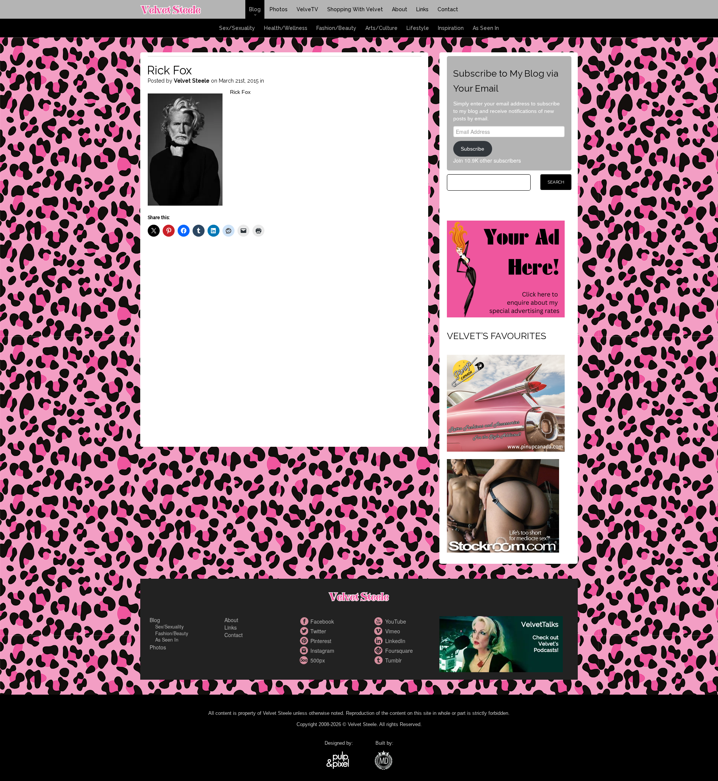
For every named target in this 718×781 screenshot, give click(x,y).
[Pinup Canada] (506, 402)
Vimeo (379, 631)
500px (304, 660)
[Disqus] (284, 348)
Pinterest (304, 641)
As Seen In (486, 28)
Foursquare (379, 650)
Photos (279, 9)
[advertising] (506, 268)
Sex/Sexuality (237, 28)
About (399, 9)
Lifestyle (417, 28)
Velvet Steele (191, 81)
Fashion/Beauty (336, 28)
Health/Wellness (285, 28)
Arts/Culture (381, 28)
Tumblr (379, 660)
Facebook (304, 621)
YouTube (379, 621)
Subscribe (472, 149)
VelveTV (307, 9)
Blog (255, 9)
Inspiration (451, 28)
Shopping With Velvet (355, 9)
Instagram (304, 650)
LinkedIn (379, 641)
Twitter (304, 631)
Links (422, 9)
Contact (448, 9)
